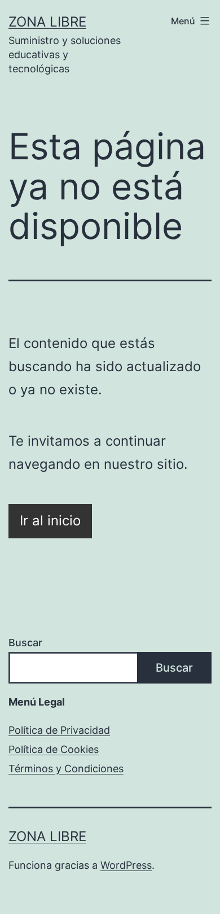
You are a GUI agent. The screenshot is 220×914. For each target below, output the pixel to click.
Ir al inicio (50, 520)
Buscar (25, 642)
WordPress (126, 865)
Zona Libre (47, 22)
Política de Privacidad (59, 730)
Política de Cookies (53, 749)
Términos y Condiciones (66, 768)
